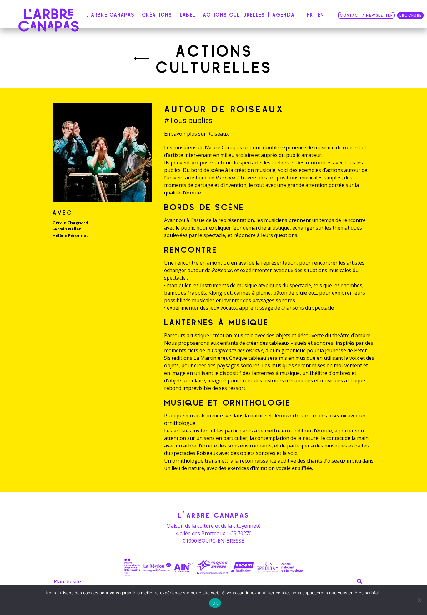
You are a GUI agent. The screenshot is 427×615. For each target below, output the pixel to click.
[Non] (419, 600)
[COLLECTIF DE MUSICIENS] (49, 20)
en (321, 14)
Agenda (283, 14)
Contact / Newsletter (366, 15)
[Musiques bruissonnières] (141, 59)
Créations (157, 14)
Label (187, 14)
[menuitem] (111, 15)
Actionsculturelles (214, 59)
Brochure (410, 15)
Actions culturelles (234, 14)
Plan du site (67, 581)
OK (215, 603)
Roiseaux (218, 133)
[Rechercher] (359, 581)
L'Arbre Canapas (110, 14)
